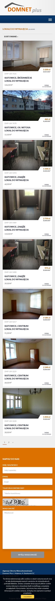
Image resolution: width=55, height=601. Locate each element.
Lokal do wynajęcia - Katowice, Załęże (27, 164)
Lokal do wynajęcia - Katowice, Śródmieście (27, 65)
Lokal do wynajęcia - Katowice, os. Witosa (27, 114)
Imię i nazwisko (10, 465)
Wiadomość (9, 508)
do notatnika (46, 86)
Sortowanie (10, 36)
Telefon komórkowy (13, 488)
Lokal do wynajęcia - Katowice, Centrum (27, 313)
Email (5, 476)
